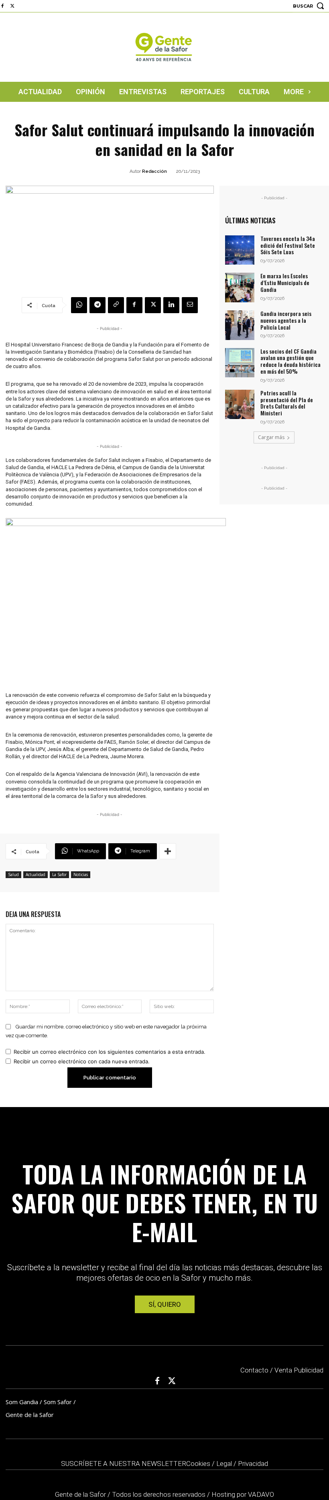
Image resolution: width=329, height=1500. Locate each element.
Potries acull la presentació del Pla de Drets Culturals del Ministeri (286, 403)
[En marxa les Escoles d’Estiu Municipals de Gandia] (240, 287)
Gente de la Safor (30, 1415)
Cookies (198, 1464)
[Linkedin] (171, 305)
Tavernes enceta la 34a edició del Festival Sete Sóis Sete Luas (287, 245)
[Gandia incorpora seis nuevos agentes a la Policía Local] (240, 325)
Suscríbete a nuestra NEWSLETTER (123, 1464)
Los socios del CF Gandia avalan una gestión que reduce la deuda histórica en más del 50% (290, 361)
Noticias (80, 874)
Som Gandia (22, 1402)
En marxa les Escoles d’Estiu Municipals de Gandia (284, 282)
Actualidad (35, 874)
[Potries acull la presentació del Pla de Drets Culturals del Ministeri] (240, 404)
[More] (167, 851)
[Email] (190, 305)
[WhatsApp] (79, 305)
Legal (224, 1464)
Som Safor (58, 1402)
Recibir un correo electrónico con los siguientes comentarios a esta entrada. (109, 1052)
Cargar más (271, 437)
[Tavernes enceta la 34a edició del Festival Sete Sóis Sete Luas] (240, 250)
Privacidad (253, 1464)
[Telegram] (97, 305)
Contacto (254, 1370)
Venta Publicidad (298, 1370)
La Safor (59, 874)
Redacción (154, 171)
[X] (12, 6)
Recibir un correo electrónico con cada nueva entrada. (82, 1061)
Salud (13, 874)
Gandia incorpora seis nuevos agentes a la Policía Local (285, 320)
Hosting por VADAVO (242, 1494)
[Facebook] (134, 305)
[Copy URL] (116, 305)
